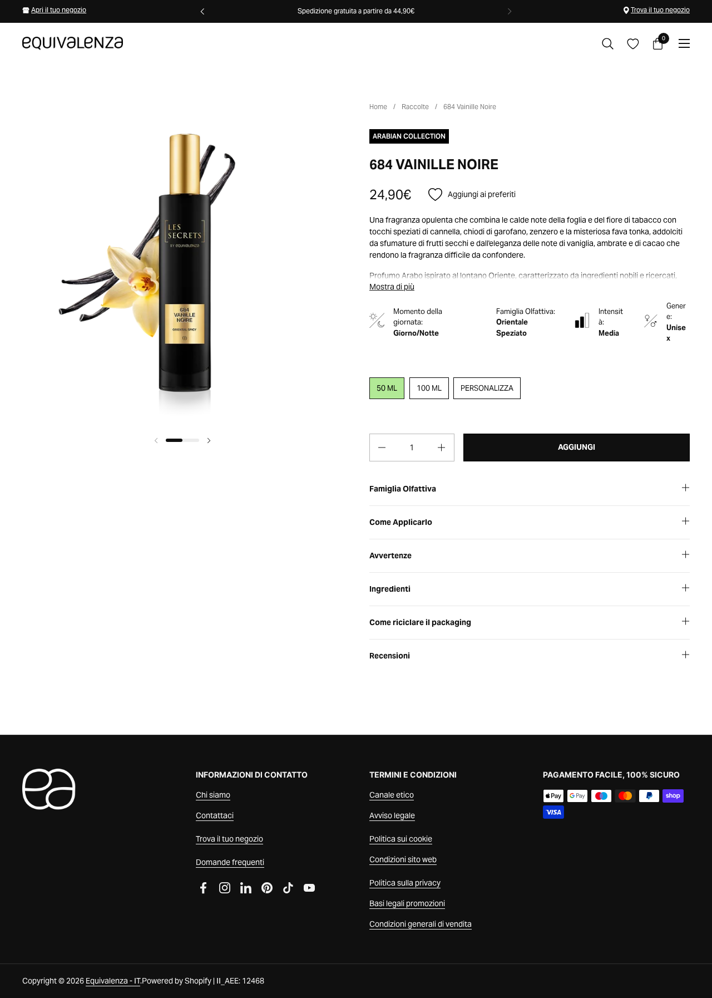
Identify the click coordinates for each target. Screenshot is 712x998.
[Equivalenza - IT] (72, 43)
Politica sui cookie (400, 839)
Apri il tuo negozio (58, 9)
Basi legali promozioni (407, 903)
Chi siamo (213, 795)
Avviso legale (392, 815)
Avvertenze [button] (390, 555)
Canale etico (391, 795)
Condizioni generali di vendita (420, 924)
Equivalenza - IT (113, 981)
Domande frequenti (230, 862)
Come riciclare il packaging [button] (420, 622)
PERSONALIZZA (487, 388)
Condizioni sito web (403, 859)
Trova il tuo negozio (660, 9)
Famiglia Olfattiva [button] (402, 489)
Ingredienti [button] (390, 589)
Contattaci (215, 815)
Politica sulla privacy (405, 883)
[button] (608, 44)
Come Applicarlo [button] (400, 522)
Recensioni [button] (389, 656)
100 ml (429, 388)
